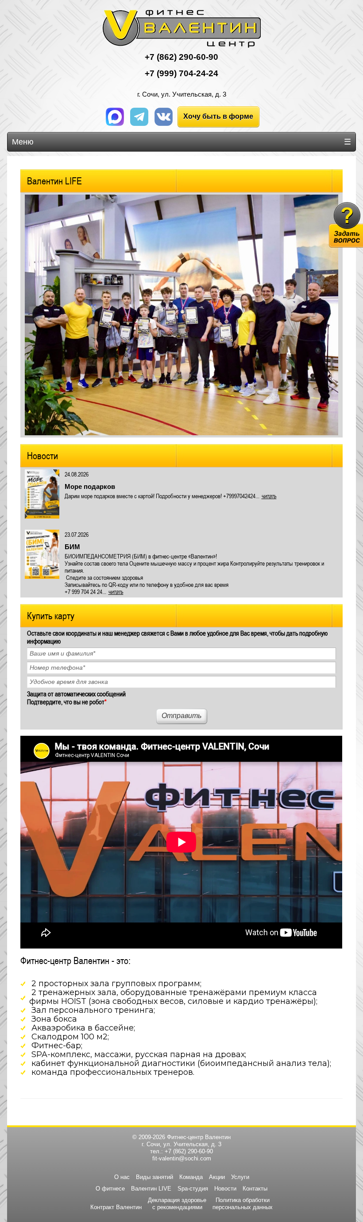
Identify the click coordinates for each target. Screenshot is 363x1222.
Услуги (240, 1177)
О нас (122, 1177)
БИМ (72, 546)
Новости (42, 455)
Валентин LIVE (151, 1188)
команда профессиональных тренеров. (112, 1072)
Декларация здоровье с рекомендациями (177, 1203)
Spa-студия (193, 1188)
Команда (191, 1177)
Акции (217, 1177)
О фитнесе (110, 1188)
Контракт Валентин (116, 1207)
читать (268, 496)
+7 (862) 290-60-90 (189, 1151)
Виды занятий (154, 1177)
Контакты (255, 1188)
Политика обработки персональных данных (242, 1203)
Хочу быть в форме (218, 116)
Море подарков (90, 486)
